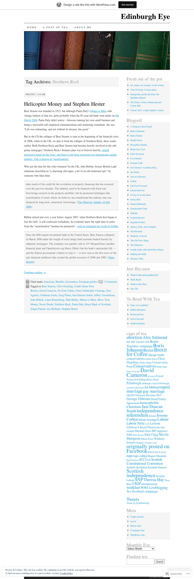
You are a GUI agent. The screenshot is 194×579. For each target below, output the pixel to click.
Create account (136, 516)
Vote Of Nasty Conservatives (143, 89)
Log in (133, 521)
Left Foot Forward (138, 185)
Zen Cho (134, 288)
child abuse (151, 358)
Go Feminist (136, 158)
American (49, 281)
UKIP (136, 483)
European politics (88, 281)
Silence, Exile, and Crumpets (143, 226)
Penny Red (135, 199)
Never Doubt (46, 304)
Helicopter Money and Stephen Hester (64, 103)
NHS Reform (138, 435)
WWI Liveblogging (154, 487)
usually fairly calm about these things (146, 249)
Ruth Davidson (132, 460)
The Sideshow (136, 244)
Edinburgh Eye (145, 16)
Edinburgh (134, 383)
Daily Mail (162, 366)
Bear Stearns (48, 286)
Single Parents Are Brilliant (45, 309)
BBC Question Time (140, 341)
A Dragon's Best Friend (141, 126)
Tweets (133, 499)
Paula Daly (78, 304)
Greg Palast (65, 295)
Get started (127, 4)
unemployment (149, 484)
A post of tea (55, 27)
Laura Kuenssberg (54, 299)
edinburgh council (150, 383)
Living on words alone (140, 194)
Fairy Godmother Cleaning (90, 290)
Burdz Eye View (137, 149)
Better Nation (136, 135)
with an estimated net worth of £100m (97, 226)
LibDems (132, 427)
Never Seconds (137, 318)
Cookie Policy (66, 573)
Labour (163, 419)
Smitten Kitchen (137, 323)
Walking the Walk (138, 254)
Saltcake (134, 213)
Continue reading (35, 272)
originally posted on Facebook (148, 448)
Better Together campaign (142, 343)
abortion (134, 337)
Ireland (152, 415)
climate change (145, 362)
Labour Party (136, 423)
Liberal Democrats (149, 427)
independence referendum (145, 412)
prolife (164, 452)
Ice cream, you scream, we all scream (147, 85)
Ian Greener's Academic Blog (143, 167)
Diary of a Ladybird (139, 305)
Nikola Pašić (147, 438)
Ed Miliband (152, 387)
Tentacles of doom (138, 235)
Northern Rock (62, 304)
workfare (133, 487)
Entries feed (135, 525)
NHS (129, 434)
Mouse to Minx (98, 111)
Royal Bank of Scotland (97, 304)
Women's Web (136, 258)
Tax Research (136, 231)
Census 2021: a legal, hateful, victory (147, 110)
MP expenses (159, 431)
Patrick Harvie (154, 451)
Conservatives (144, 366)
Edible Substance (138, 309)
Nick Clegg (151, 434)
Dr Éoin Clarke (66, 290)
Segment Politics (137, 222)
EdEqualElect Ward (148, 379)
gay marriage (154, 391)
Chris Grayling (65, 286)
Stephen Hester (70, 309)
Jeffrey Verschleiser (104, 295)
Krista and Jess (137, 314)
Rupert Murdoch (157, 456)
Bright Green (136, 140)
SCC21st (145, 459)
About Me (83, 27)
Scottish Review (137, 217)
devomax (151, 376)
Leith (147, 423)
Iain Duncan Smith (82, 295)
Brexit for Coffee (147, 351)
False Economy (137, 153)
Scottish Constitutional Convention (145, 461)
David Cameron (47, 290)
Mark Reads (135, 279)
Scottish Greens (157, 467)
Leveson (155, 423)
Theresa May (154, 479)
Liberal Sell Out (137, 190)
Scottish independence (141, 473)
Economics (71, 281)
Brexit (148, 350)
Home (32, 27)
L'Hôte (133, 181)
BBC (129, 342)
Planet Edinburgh (138, 203)
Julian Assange (147, 419)
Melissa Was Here (138, 284)
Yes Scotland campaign (142, 491)
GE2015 (131, 395)
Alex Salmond (155, 337)
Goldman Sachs (48, 295)
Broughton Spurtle (138, 144)
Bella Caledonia (137, 131)
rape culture (141, 456)
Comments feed (137, 530)
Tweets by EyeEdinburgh (138, 502)
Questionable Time (138, 208)
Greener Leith (136, 162)
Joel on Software (138, 176)
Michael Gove (143, 431)
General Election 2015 (148, 395)
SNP (139, 479)
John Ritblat (37, 299)
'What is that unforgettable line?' (144, 274)
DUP (136, 379)
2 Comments (110, 281)
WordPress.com (137, 534)
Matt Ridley (72, 299)
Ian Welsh (134, 172)
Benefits (60, 281)
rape (130, 455)
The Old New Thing (139, 240)
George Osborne (138, 398)
